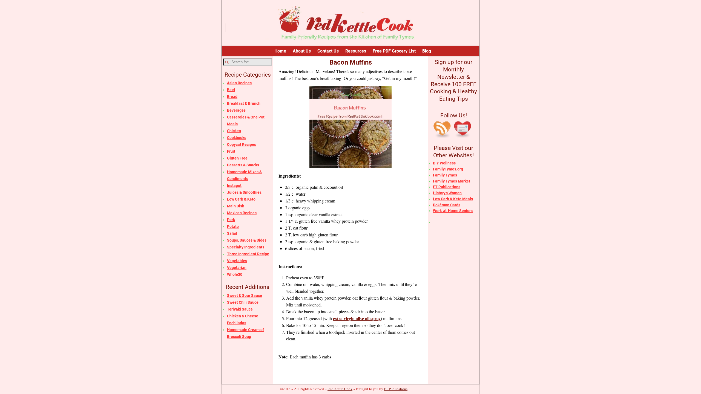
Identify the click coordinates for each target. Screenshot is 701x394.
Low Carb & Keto (241, 199)
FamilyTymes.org (448, 169)
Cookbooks (236, 137)
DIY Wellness (444, 163)
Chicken (234, 131)
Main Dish (235, 206)
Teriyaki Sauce (240, 309)
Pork (231, 220)
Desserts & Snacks (243, 165)
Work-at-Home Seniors (453, 210)
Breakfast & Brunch (243, 103)
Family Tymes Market (451, 181)
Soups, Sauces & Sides (246, 240)
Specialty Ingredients (245, 247)
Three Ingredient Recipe (248, 254)
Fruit (231, 151)
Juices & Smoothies (244, 192)
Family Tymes (445, 175)
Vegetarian (236, 267)
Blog (426, 51)
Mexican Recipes (242, 213)
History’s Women (447, 193)
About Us (302, 51)
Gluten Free (237, 158)
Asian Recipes (239, 83)
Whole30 (234, 274)
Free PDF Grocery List (394, 51)
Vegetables (237, 261)
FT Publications (446, 187)
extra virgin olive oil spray (357, 318)
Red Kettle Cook (339, 388)
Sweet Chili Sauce (242, 302)
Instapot (234, 185)
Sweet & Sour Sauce (244, 295)
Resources (355, 51)
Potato (233, 226)
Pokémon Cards (446, 205)
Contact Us (328, 51)
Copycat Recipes (241, 144)
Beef (231, 90)
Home (280, 51)
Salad (232, 233)
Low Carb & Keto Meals (453, 199)
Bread (232, 96)
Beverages (236, 110)
